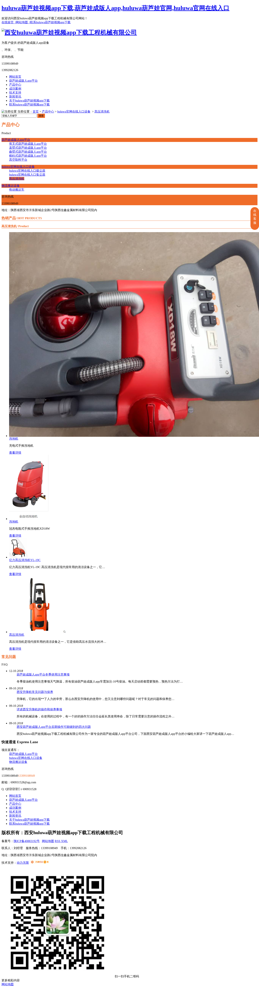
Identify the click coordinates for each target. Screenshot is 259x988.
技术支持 (15, 92)
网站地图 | (23, 22)
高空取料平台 (18, 159)
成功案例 (15, 88)
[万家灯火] (39, 862)
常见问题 (9, 657)
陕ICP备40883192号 (27, 841)
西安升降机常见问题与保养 (35, 692)
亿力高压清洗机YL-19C (25, 560)
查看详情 (15, 452)
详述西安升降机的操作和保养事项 (39, 709)
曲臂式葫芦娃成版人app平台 (28, 151)
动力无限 (23, 862)
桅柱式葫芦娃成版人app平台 (28, 155)
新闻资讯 (15, 96)
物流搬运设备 (11, 185)
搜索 (41, 115)
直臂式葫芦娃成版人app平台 (28, 147)
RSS (58, 841)
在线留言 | (9, 22)
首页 (36, 111)
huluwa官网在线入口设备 (73, 111)
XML (64, 841)
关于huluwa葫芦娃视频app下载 (29, 100)
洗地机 (13, 438)
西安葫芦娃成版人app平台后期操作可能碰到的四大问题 (54, 726)
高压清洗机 (102, 111)
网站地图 (48, 841)
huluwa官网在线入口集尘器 (27, 174)
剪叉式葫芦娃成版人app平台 (28, 143)
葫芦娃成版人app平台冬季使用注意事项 (43, 674)
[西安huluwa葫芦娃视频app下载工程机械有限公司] (69, 32)
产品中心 (15, 84)
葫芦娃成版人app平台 (23, 80)
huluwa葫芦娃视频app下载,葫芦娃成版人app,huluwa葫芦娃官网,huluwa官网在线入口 (115, 8)
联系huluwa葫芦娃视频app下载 (50, 22)
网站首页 (15, 76)
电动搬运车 (16, 189)
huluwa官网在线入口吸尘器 (27, 170)
